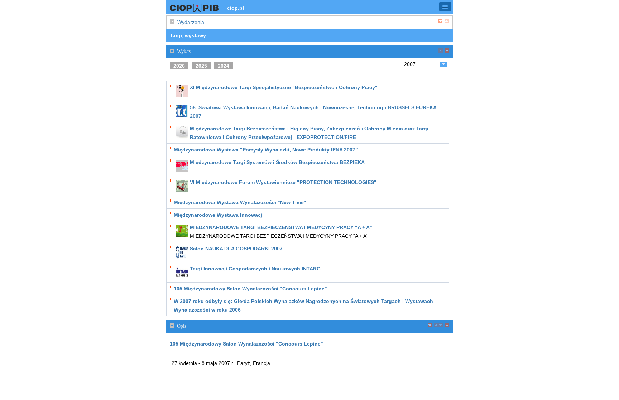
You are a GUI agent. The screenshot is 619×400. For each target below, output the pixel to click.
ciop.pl (235, 8)
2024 (223, 66)
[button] (445, 6)
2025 (201, 66)
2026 (179, 66)
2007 (410, 64)
